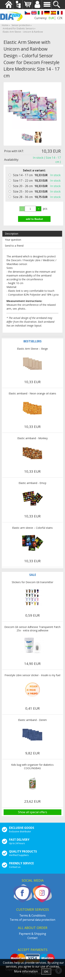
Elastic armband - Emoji (32, 483)
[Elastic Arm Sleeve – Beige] (32, 364)
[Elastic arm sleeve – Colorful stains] (32, 543)
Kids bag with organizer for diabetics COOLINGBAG (32, 766)
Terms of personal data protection (32, 920)
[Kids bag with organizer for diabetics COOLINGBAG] (32, 783)
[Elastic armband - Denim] (32, 735)
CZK (59, 18)
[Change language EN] (34, 13)
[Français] (60, 13)
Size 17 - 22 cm (23, 181)
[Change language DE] (47, 13)
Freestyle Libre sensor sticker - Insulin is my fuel (32, 675)
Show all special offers (32, 812)
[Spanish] (53, 13)
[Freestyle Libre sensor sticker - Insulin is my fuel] (32, 690)
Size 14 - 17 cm (23, 175)
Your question (13, 239)
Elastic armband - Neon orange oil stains (32, 393)
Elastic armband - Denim (32, 720)
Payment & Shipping (32, 934)
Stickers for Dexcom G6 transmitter (32, 582)
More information (26, 971)
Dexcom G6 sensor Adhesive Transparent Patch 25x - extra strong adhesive (32, 628)
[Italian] (40, 13)
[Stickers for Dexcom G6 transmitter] (32, 597)
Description (11, 233)
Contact (32, 938)
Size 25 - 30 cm (23, 191)
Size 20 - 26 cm (23, 186)
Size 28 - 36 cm (23, 197)
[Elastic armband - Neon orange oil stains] (32, 408)
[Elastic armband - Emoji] (32, 498)
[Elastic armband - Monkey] (32, 453)
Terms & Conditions (32, 915)
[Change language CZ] (27, 13)
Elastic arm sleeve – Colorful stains (32, 527)
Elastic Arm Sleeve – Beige (32, 348)
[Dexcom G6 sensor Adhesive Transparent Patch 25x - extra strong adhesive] (32, 645)
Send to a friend (14, 245)
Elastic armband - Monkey (32, 438)
